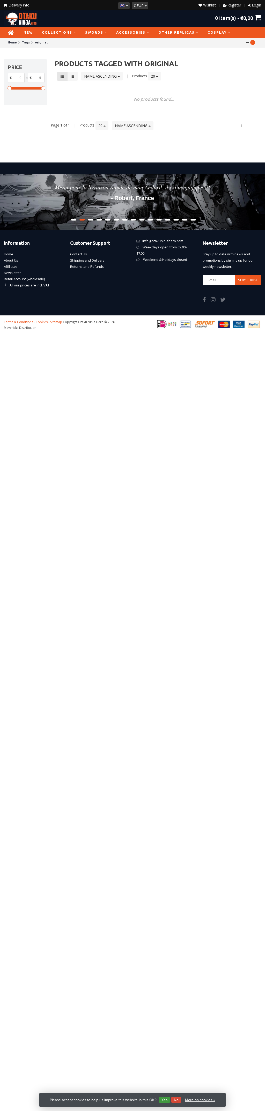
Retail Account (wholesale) (24, 279)
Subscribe (248, 279)
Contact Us (78, 254)
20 (153, 76)
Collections (57, 32)
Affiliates (11, 266)
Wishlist (209, 5)
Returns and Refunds (87, 266)
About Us (11, 260)
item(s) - (234, 18)
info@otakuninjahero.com (162, 241)
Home (8, 254)
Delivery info (19, 5)
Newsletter (12, 272)
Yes (164, 1100)
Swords (94, 32)
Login (256, 5)
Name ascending (101, 76)
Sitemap (56, 322)
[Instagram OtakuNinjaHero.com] (215, 300)
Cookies (42, 322)
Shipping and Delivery (87, 260)
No (176, 1100)
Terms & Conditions (18, 322)
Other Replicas (176, 32)
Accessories (130, 32)
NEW (28, 32)
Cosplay (217, 32)
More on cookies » (200, 1100)
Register (234, 5)
